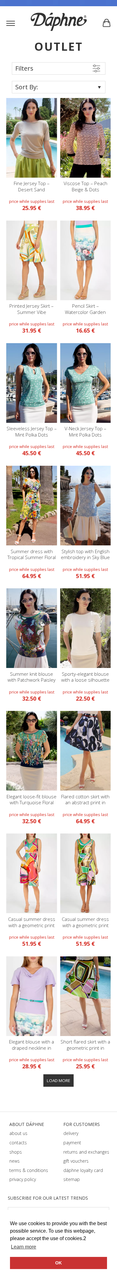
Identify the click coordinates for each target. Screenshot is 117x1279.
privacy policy (22, 1179)
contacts (18, 1143)
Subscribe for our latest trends (48, 1198)
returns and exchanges (86, 1152)
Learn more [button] (23, 1246)
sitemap (71, 1179)
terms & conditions (28, 1170)
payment (72, 1143)
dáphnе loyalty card (83, 1170)
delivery (70, 1133)
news (14, 1161)
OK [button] (58, 1262)
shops (15, 1152)
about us (18, 1133)
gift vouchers (76, 1161)
